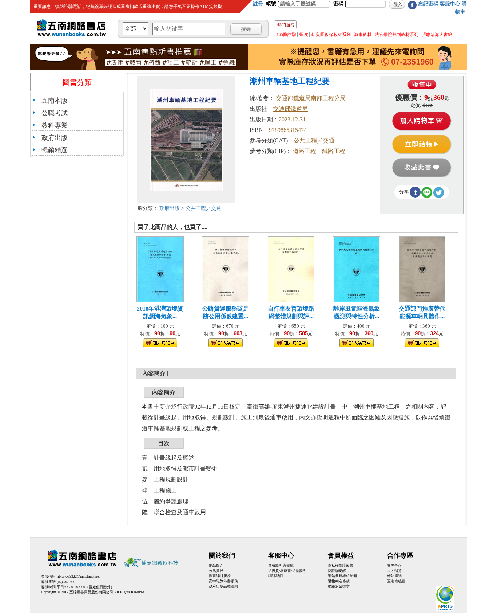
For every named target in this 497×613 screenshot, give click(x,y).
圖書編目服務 (220, 576)
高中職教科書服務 (223, 581)
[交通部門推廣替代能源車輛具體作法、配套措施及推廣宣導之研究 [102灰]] (422, 268)
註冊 (258, 4)
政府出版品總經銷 (223, 586)
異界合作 (394, 565)
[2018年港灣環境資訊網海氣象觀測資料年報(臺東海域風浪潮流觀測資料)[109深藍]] (160, 268)
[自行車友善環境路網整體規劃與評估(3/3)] (291, 268)
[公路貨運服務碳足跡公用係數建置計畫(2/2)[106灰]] (225, 268)
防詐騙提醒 (337, 571)
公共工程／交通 (203, 208)
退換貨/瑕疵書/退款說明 (287, 571)
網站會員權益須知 (342, 576)
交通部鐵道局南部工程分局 (311, 98)
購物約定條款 (339, 581)
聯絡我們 (275, 576)
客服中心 (450, 4)
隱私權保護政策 (340, 565)
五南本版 (54, 100)
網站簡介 (216, 565)
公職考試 (54, 113)
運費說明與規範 (281, 565)
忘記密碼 (428, 4)
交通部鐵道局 (290, 109)
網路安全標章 (339, 586)
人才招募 (394, 571)
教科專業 (54, 125)
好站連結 (394, 576)
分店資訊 (216, 571)
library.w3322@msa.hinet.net (78, 576)
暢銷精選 (54, 150)
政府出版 (54, 137)
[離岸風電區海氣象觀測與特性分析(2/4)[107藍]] (356, 268)
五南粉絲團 (396, 581)
